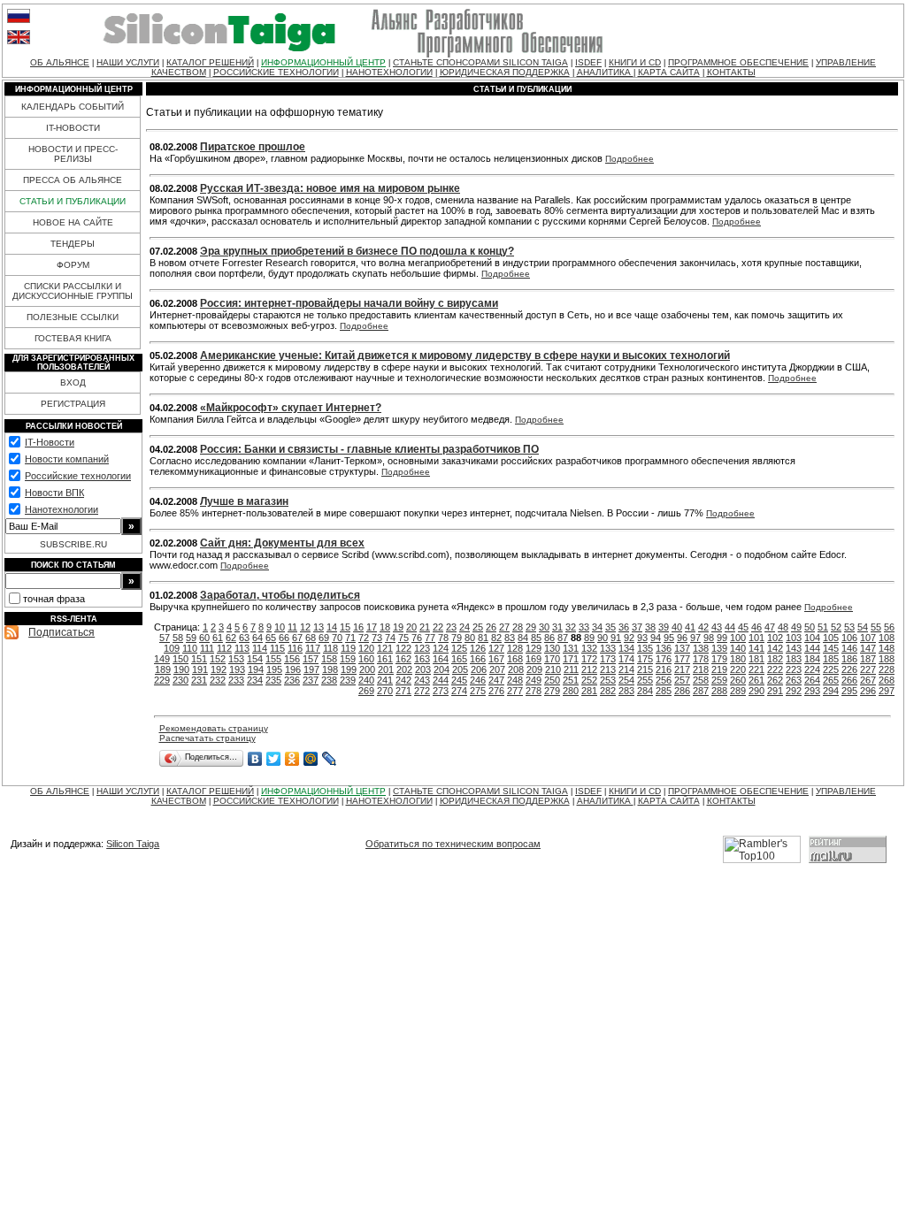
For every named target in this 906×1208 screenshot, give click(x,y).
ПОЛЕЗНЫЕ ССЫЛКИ (73, 317)
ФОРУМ (73, 265)
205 (460, 669)
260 (738, 680)
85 (536, 637)
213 (608, 669)
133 (608, 648)
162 (403, 659)
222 (775, 669)
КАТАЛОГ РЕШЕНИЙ (210, 62)
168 (515, 659)
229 (162, 680)
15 (345, 627)
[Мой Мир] (311, 758)
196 (293, 669)
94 (655, 637)
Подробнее (629, 159)
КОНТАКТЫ (731, 72)
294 (831, 690)
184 (812, 659)
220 (738, 669)
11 (292, 627)
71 (350, 637)
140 (738, 648)
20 (411, 627)
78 (443, 637)
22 (438, 627)
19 (398, 627)
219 (719, 669)
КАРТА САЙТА (669, 72)
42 (703, 627)
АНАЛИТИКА (605, 72)
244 (441, 680)
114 (259, 648)
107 (868, 637)
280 (571, 690)
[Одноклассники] (292, 758)
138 (701, 648)
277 (515, 690)
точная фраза (54, 598)
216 (664, 669)
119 (348, 648)
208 (516, 669)
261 (756, 680)
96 (682, 637)
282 (608, 690)
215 (645, 669)
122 (403, 648)
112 (224, 648)
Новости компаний (67, 459)
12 (305, 627)
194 (256, 669)
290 (756, 690)
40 (677, 627)
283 (626, 690)
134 (626, 648)
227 (868, 669)
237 (311, 680)
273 (441, 690)
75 (403, 637)
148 (886, 648)
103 (794, 637)
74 (390, 637)
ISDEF (588, 62)
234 (255, 680)
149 (162, 659)
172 (589, 659)
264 (812, 680)
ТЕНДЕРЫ (72, 243)
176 (664, 659)
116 (295, 648)
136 (664, 648)
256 (664, 680)
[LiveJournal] (329, 758)
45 (743, 627)
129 (533, 648)
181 (756, 659)
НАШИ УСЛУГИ (127, 62)
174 (626, 659)
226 (849, 669)
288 (719, 690)
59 (191, 637)
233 (236, 680)
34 (597, 627)
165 (459, 659)
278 (533, 690)
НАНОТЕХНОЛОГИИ (389, 72)
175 (645, 659)
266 (849, 680)
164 (441, 659)
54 (862, 627)
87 (562, 637)
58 (178, 637)
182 (775, 659)
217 (682, 669)
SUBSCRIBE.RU (73, 544)
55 (876, 627)
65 (270, 637)
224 (812, 669)
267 (868, 680)
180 (738, 659)
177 (682, 659)
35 (610, 627)
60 (204, 637)
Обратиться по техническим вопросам (453, 843)
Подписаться (61, 632)
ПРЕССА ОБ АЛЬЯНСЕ (72, 180)
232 (218, 680)
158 (329, 659)
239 (348, 680)
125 (459, 648)
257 (682, 680)
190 (181, 669)
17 (371, 627)
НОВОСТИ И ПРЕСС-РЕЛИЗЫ (73, 154)
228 (886, 669)
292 (794, 690)
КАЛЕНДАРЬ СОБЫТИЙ (72, 106)
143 (794, 648)
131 (571, 648)
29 (531, 627)
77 (430, 637)
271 (403, 690)
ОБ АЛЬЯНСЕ (59, 62)
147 (868, 648)
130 (552, 648)
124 (441, 648)
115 (277, 648)
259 (719, 680)
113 (242, 648)
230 (180, 680)
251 (571, 680)
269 (366, 690)
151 (199, 659)
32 (570, 627)
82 (496, 637)
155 (273, 659)
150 (180, 659)
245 (459, 680)
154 (255, 659)
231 (199, 680)
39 (663, 627)
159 (348, 659)
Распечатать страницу (207, 738)
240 (366, 680)
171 (571, 659)
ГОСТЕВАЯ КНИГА (73, 338)
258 (701, 680)
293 (812, 690)
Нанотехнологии (61, 509)
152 (218, 659)
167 (496, 659)
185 (831, 659)
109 (172, 648)
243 (422, 680)
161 (385, 659)
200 (367, 669)
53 (849, 627)
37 (637, 627)
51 (823, 627)
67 (297, 637)
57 (164, 637)
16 (358, 627)
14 (331, 627)
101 (756, 637)
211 (571, 669)
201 (386, 669)
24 (464, 627)
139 (719, 648)
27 (504, 627)
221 (756, 669)
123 (422, 648)
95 (669, 637)
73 (377, 637)
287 (701, 690)
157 (311, 659)
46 (756, 627)
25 (477, 627)
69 (324, 637)
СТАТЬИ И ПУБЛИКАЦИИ (72, 201)
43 (716, 627)
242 (403, 680)
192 (218, 669)
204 (441, 669)
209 (534, 669)
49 (796, 627)
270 (385, 690)
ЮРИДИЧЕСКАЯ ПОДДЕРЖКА (505, 72)
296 (868, 690)
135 (645, 648)
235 (273, 680)
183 (794, 659)
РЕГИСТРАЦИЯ (73, 404)
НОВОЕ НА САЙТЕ (73, 222)
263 (794, 680)
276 (496, 690)
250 (552, 680)
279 (552, 690)
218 (701, 669)
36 (623, 627)
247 (496, 680)
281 (589, 690)
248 (515, 680)
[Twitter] (274, 758)
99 (722, 637)
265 (831, 680)
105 (831, 637)
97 (695, 637)
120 (366, 648)
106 (849, 637)
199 (349, 669)
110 (189, 648)
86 (549, 637)
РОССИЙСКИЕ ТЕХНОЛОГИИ (276, 72)
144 (812, 648)
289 (738, 690)
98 (708, 637)
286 (682, 690)
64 (257, 637)
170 (552, 659)
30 (544, 627)
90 (602, 637)
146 (849, 648)
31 (557, 627)
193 (237, 669)
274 (459, 690)
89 (589, 637)
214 (626, 669)
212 (589, 669)
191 (200, 669)
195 (274, 669)
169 (533, 659)
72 (363, 637)
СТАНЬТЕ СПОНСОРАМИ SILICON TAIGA (480, 62)
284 (645, 690)
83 (509, 637)
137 (682, 648)
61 (217, 637)
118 (330, 648)
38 (650, 627)
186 (849, 659)
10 (279, 627)
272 (422, 690)
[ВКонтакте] (255, 758)
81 (483, 637)
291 (775, 690)
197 (311, 669)
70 (337, 637)
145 (831, 648)
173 (608, 659)
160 (366, 659)
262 (775, 680)
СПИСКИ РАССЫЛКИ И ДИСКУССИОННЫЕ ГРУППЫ (72, 291)
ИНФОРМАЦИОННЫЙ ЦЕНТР (323, 62)
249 (533, 680)
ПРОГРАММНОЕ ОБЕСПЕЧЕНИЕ (738, 62)
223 (794, 669)
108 (886, 637)
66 (284, 637)
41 (690, 627)
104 (812, 637)
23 (451, 627)
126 (478, 648)
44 (730, 627)
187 (868, 659)
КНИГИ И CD (635, 62)
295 (849, 690)
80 (470, 637)
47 (769, 627)
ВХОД (73, 382)
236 (292, 680)
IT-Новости (49, 442)
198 (330, 669)
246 (478, 680)
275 (478, 690)
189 (163, 669)
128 (515, 648)
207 (497, 669)
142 (775, 648)
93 (642, 637)
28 (517, 627)
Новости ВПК (54, 492)
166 (478, 659)
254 (626, 680)
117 (312, 648)
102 (775, 637)
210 (553, 669)
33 (584, 627)
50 (809, 627)
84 (523, 637)
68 (310, 637)
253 (608, 680)
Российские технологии (78, 475)
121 (385, 648)
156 (292, 659)
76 (416, 637)
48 (783, 627)
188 (886, 659)
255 (645, 680)
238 (329, 680)
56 (889, 627)
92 (629, 637)
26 (491, 627)
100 (738, 637)
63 (244, 637)
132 (589, 648)
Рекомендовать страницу (213, 728)
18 (385, 627)
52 (836, 627)
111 (207, 648)
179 (719, 659)
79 (456, 637)
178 (701, 659)
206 (479, 669)
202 (404, 669)
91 (615, 637)
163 (422, 659)
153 (236, 659)
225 (831, 669)
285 (664, 690)
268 (886, 680)
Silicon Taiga (132, 843)
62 (231, 637)
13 (318, 627)
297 (886, 690)
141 (756, 648)
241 (385, 680)
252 (589, 680)
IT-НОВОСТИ (73, 128)
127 (496, 648)
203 (423, 669)
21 (424, 627)
